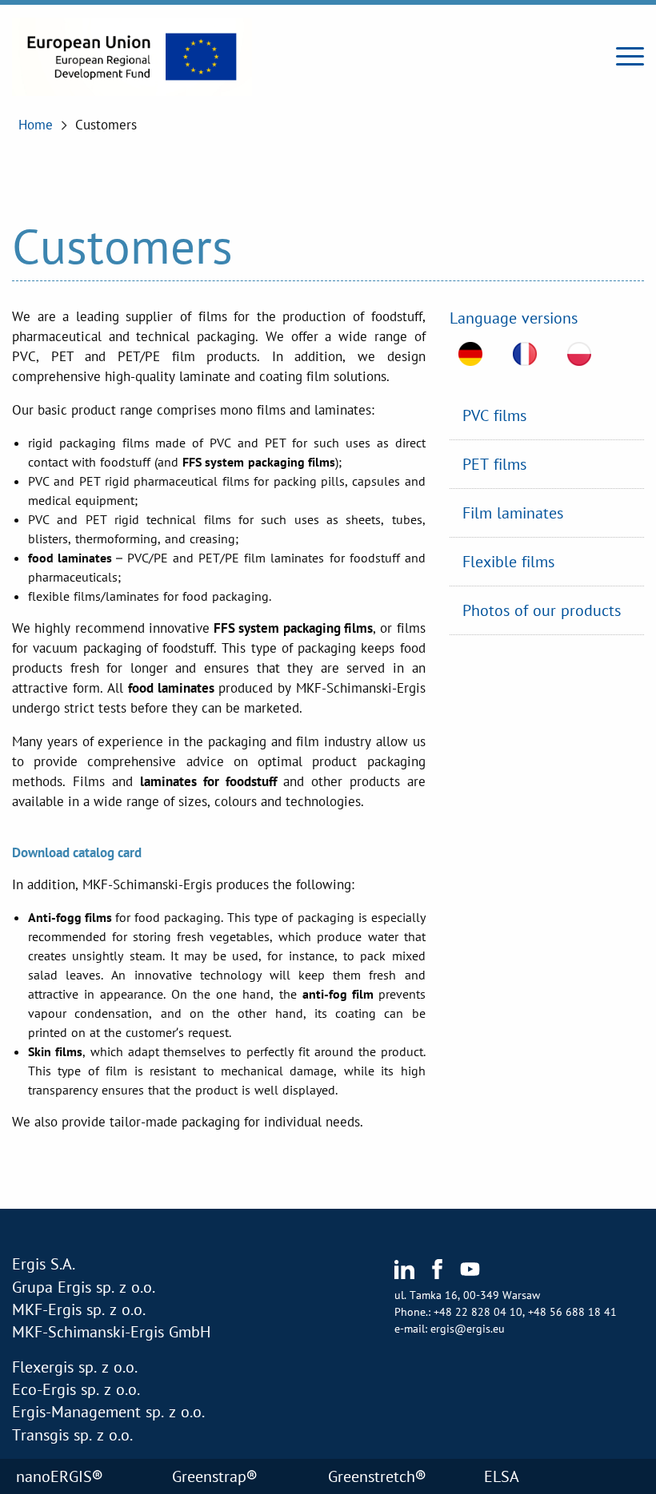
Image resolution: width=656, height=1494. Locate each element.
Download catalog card (77, 852)
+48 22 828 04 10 (478, 1312)
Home (35, 124)
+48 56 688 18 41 (572, 1312)
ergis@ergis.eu (467, 1328)
